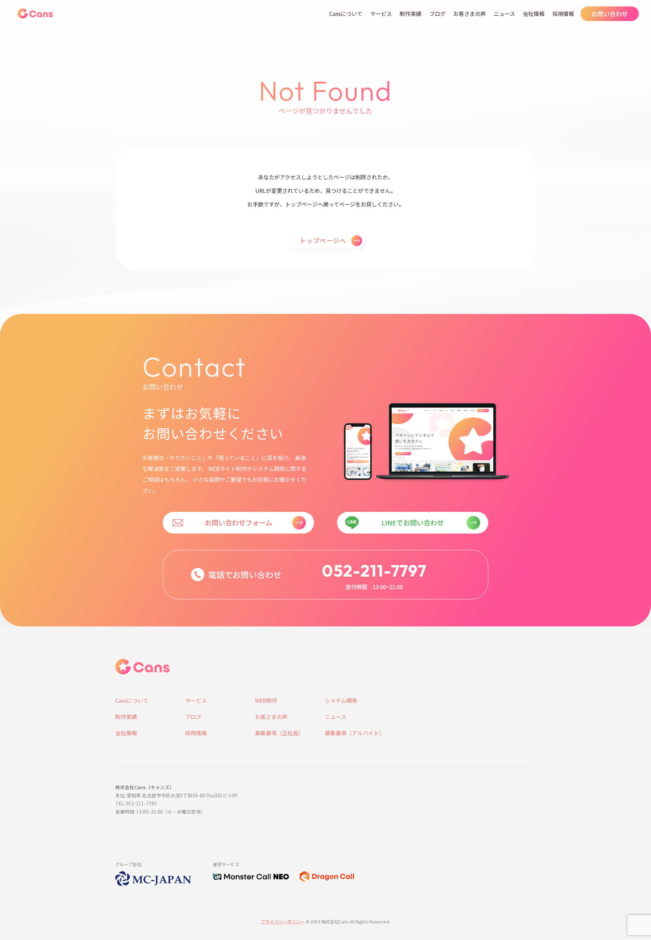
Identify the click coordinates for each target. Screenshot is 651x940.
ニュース (504, 13)
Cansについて (345, 13)
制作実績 (410, 13)
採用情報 (563, 13)
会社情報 (534, 13)
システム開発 (341, 700)
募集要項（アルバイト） (354, 733)
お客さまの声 (469, 13)
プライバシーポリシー (283, 921)
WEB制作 (266, 700)
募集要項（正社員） (279, 733)
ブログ (437, 13)
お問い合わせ (609, 13)
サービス (381, 13)
